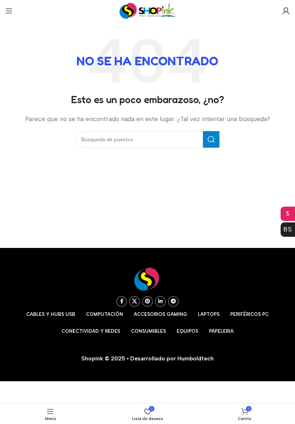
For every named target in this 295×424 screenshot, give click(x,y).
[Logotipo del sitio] (147, 10)
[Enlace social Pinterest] (147, 301)
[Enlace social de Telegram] (173, 301)
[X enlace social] (134, 301)
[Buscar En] (211, 139)
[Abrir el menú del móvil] (9, 11)
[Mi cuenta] (286, 11)
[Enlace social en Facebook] (121, 301)
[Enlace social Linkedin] (160, 301)
